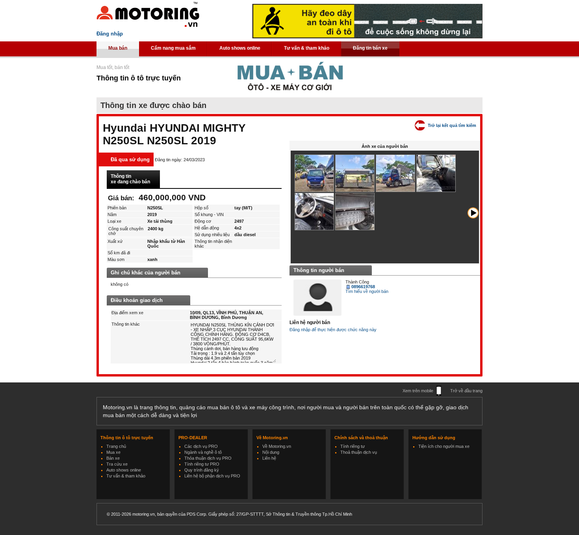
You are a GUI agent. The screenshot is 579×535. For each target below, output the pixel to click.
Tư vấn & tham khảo (306, 48)
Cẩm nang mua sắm (173, 48)
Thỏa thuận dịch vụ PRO (208, 458)
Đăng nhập (109, 34)
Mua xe (113, 452)
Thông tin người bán (318, 270)
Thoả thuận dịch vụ (358, 452)
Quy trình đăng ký (201, 470)
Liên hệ (269, 458)
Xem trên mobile (418, 390)
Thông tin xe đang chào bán (130, 179)
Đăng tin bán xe (370, 48)
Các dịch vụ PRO (201, 446)
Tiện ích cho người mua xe (444, 446)
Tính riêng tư (352, 446)
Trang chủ (116, 446)
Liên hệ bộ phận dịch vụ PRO (212, 475)
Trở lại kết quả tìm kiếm (452, 125)
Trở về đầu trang (466, 390)
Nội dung (270, 452)
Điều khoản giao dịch (137, 300)
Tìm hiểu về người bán (366, 291)
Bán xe (113, 458)
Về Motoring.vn (276, 446)
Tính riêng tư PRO (201, 464)
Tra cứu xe (117, 464)
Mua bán (117, 48)
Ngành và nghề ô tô (203, 452)
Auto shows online (239, 48)
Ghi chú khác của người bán (145, 273)
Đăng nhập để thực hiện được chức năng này (333, 329)
